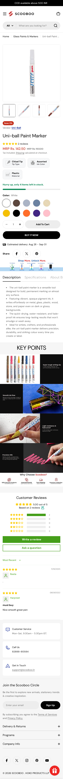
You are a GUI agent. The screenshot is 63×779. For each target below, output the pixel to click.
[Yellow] (6, 213)
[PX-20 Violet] (36, 213)
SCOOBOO (18, 773)
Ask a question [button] (31, 548)
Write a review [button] (31, 539)
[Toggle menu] (5, 14)
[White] (6, 203)
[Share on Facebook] (17, 254)
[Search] (56, 26)
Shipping (20, 153)
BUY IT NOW (31, 235)
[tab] (11, 278)
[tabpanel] (31, 312)
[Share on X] (27, 254)
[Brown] (16, 203)
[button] (10, 143)
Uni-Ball (16, 127)
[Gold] (46, 203)
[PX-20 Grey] (36, 203)
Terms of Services (47, 714)
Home (6, 36)
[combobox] (31, 26)
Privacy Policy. (15, 718)
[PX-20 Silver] (26, 203)
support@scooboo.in (23, 669)
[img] (10, 569)
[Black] (16, 213)
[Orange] (26, 213)
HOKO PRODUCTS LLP (37, 773)
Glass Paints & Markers (25, 36)
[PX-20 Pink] (46, 213)
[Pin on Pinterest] (37, 254)
